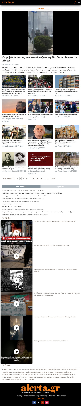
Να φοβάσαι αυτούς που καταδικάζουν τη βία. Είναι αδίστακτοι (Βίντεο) (23, 190)
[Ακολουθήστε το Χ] (38, 402)
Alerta (7, 96)
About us (52, 396)
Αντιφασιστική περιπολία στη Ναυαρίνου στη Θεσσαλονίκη (52, 245)
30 (41, 179)
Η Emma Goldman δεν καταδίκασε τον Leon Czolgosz (13, 168)
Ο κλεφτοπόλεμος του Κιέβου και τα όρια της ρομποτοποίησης (66, 168)
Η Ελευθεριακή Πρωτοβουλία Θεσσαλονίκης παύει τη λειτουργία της (66, 91)
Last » (53, 179)
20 (37, 179)
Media (8, 218)
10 (33, 179)
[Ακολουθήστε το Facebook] (34, 402)
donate (8, 365)
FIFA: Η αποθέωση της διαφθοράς (66, 115)
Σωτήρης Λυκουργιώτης (13, 119)
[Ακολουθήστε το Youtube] (42, 402)
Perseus (7, 64)
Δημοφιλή (60, 186)
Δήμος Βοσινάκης (37, 117)
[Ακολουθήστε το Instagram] (47, 402)
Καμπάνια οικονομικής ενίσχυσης (35, 396)
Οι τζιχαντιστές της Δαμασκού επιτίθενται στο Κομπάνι (51, 341)
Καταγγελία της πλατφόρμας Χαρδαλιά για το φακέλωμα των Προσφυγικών (65, 142)
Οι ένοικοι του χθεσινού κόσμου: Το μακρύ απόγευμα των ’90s (14, 115)
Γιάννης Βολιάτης (11, 171)
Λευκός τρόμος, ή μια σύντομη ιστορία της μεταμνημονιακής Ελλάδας (12, 142)
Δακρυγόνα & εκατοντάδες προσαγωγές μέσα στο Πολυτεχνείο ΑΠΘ (55, 317)
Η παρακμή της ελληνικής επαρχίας (40, 115)
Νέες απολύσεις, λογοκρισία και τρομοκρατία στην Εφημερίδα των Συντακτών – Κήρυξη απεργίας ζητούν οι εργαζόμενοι (40, 143)
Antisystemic (9, 146)
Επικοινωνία (61, 396)
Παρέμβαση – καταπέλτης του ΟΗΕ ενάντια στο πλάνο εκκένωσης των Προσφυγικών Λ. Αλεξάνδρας (13, 91)
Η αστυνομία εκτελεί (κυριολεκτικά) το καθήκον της (39, 168)
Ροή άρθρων (21, 186)
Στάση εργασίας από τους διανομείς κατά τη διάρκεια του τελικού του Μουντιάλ (40, 91)
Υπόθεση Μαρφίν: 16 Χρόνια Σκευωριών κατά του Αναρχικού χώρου (54, 221)
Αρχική (19, 396)
